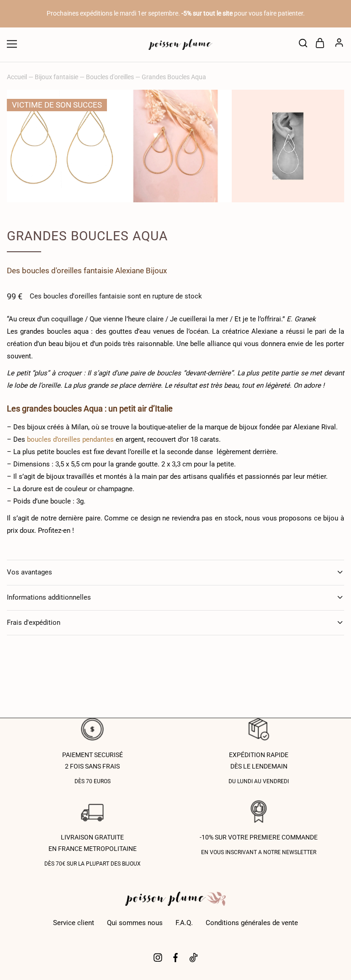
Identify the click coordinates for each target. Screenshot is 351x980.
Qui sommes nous (135, 923)
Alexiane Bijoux (141, 270)
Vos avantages (29, 572)
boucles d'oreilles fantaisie (67, 270)
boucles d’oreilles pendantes (70, 439)
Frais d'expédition (33, 622)
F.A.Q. (184, 923)
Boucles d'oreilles (110, 77)
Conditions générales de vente (252, 923)
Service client (73, 923)
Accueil (17, 77)
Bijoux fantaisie (56, 77)
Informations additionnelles (49, 597)
